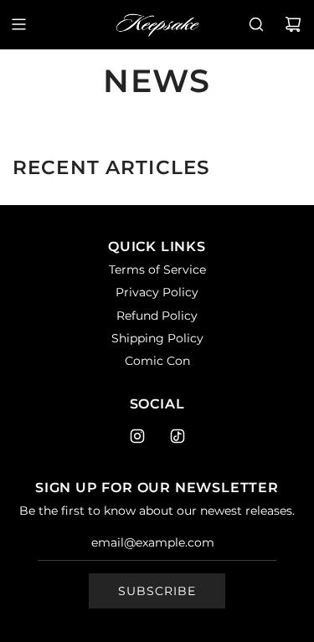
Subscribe (157, 590)
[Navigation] (18, 24)
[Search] (256, 24)
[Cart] (293, 24)
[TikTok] (177, 436)
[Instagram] (137, 436)
